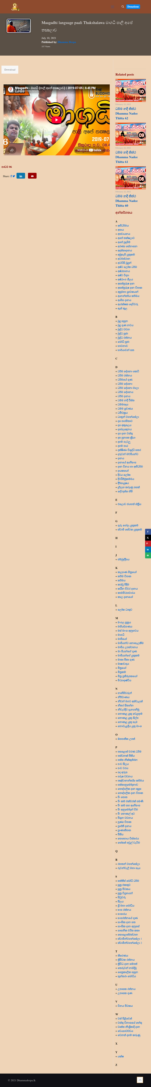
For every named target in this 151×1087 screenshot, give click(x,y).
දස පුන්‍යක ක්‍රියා (126, 437)
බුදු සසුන (123, 321)
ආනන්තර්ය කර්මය (128, 296)
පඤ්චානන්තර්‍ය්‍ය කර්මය (131, 780)
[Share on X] (148, 538)
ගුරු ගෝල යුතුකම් (128, 525)
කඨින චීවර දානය (128, 588)
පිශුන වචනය (125, 818)
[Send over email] (148, 555)
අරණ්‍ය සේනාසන (127, 246)
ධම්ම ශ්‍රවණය (125, 408)
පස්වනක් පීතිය (126, 755)
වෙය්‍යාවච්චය (125, 1031)
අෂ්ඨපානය (124, 271)
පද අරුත (122, 772)
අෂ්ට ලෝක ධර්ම (127, 267)
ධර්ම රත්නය (125, 375)
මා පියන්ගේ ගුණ (127, 651)
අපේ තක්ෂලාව (126, 238)
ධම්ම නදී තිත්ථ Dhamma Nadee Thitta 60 (126, 201)
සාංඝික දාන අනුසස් (128, 926)
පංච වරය (123, 768)
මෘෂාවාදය (123, 664)
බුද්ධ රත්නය (125, 337)
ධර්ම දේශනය (125, 392)
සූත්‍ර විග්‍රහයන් (125, 893)
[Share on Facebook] (148, 532)
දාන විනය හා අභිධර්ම (130, 466)
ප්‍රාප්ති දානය (124, 826)
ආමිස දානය (124, 300)
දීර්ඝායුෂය (123, 483)
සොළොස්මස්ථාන (128, 934)
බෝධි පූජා (123, 342)
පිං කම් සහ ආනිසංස (129, 805)
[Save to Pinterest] (148, 544)
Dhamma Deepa (67, 42)
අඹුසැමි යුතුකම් (126, 254)
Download (9, 69)
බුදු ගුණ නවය (125, 325)
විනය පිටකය (125, 1006)
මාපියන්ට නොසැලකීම (131, 643)
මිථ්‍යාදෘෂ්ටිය (124, 680)
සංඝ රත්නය (124, 910)
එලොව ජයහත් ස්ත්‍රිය (129, 504)
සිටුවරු (122, 897)
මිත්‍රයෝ (122, 668)
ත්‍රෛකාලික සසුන (128, 972)
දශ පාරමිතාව (125, 421)
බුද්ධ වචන (124, 329)
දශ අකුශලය (124, 425)
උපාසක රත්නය (127, 989)
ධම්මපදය (123, 404)
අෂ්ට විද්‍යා (123, 275)
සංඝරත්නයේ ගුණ (128, 918)
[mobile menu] (112, 6)
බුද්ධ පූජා (123, 333)
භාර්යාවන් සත (126, 350)
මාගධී (121, 635)
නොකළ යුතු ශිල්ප (128, 718)
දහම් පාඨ (123, 446)
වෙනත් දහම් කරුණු (129, 1035)
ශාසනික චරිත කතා (129, 930)
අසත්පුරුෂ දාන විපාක (130, 287)
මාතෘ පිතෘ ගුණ (126, 659)
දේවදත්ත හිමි (125, 491)
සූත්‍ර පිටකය (124, 889)
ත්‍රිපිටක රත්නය (126, 959)
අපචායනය (124, 234)
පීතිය (120, 834)
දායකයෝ (123, 470)
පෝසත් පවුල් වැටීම (129, 842)
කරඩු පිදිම (123, 584)
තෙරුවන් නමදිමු (127, 968)
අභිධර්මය (123, 225)
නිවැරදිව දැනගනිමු (128, 709)
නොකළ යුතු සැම (127, 722)
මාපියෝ (122, 639)
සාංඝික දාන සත (127, 922)
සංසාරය (122, 914)
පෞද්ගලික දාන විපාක (130, 793)
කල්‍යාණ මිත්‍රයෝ (127, 572)
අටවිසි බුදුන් (124, 263)
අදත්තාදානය (125, 250)
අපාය (121, 230)
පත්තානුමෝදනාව (128, 784)
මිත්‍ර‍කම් (122, 672)
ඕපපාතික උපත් (126, 739)
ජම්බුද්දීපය (123, 559)
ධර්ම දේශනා (125, 384)
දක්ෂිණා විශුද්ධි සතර (129, 450)
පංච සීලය (123, 764)
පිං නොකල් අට (126, 813)
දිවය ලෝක (124, 475)
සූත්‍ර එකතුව (124, 885)
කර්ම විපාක (124, 576)
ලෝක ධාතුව (125, 609)
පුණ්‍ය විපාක (124, 822)
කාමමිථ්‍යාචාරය (126, 593)
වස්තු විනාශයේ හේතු (130, 1022)
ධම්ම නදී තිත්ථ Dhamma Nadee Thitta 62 (126, 113)
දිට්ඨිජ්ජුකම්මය (126, 479)
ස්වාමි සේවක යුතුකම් (130, 529)
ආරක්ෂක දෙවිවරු (128, 304)
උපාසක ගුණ (125, 993)
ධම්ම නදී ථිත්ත (126, 400)
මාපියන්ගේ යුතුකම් (128, 655)
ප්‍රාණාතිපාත (124, 830)
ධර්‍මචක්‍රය (123, 413)
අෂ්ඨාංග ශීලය (125, 279)
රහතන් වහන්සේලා (129, 864)
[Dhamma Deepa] (15, 6)
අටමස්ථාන (124, 258)
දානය (121, 458)
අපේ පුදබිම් (124, 242)
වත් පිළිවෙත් (125, 1018)
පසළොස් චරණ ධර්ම (129, 751)
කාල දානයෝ (125, 597)
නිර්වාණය (123, 697)
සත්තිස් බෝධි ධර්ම (128, 881)
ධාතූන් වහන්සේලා (128, 417)
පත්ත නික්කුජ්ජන (128, 760)
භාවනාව (123, 346)
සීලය (121, 901)
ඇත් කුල (122, 308)
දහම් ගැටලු (124, 441)
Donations (133, 6)
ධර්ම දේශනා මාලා (128, 388)
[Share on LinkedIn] (148, 549)
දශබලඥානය (125, 429)
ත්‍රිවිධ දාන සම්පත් (127, 964)
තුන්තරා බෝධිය (127, 976)
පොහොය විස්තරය (128, 838)
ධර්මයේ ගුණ (125, 379)
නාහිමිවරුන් (125, 693)
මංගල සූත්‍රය (124, 622)
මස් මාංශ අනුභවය (128, 630)
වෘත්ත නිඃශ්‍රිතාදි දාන (129, 1027)
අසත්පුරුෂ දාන (126, 283)
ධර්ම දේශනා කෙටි (128, 371)
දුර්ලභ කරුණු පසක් (129, 487)
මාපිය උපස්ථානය (128, 647)
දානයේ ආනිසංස (127, 462)
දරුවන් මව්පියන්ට (128, 454)
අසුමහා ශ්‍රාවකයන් (128, 292)
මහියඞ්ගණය (125, 626)
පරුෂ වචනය (125, 776)
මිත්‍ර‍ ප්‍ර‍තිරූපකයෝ (127, 676)
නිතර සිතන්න (126, 705)
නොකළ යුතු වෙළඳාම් (130, 714)
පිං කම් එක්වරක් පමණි (130, 801)
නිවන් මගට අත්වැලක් (130, 701)
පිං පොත (122, 797)
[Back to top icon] (140, 1080)
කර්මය (121, 580)
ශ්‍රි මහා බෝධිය (126, 905)
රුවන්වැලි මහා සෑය (129, 868)
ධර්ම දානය (124, 396)
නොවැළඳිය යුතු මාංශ (130, 726)
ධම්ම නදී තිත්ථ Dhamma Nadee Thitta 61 (126, 157)
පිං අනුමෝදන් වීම (128, 809)
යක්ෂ (121, 1056)
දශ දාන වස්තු (125, 433)
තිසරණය (123, 955)
